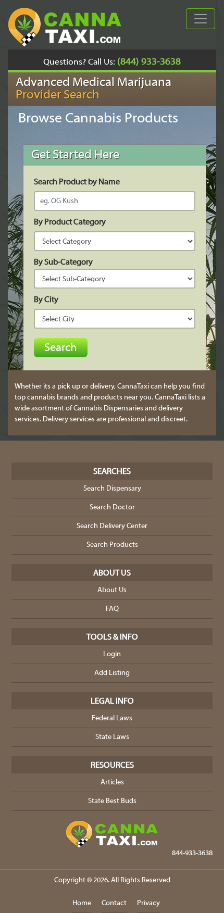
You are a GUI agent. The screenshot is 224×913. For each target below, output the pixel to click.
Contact (114, 903)
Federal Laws (112, 718)
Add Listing (112, 673)
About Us (112, 590)
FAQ (112, 609)
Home (81, 903)
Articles (112, 782)
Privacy (148, 903)
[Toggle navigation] (200, 18)
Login (112, 654)
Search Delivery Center (112, 526)
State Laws (112, 737)
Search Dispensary (112, 489)
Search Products (112, 545)
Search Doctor (112, 507)
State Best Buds (112, 801)
